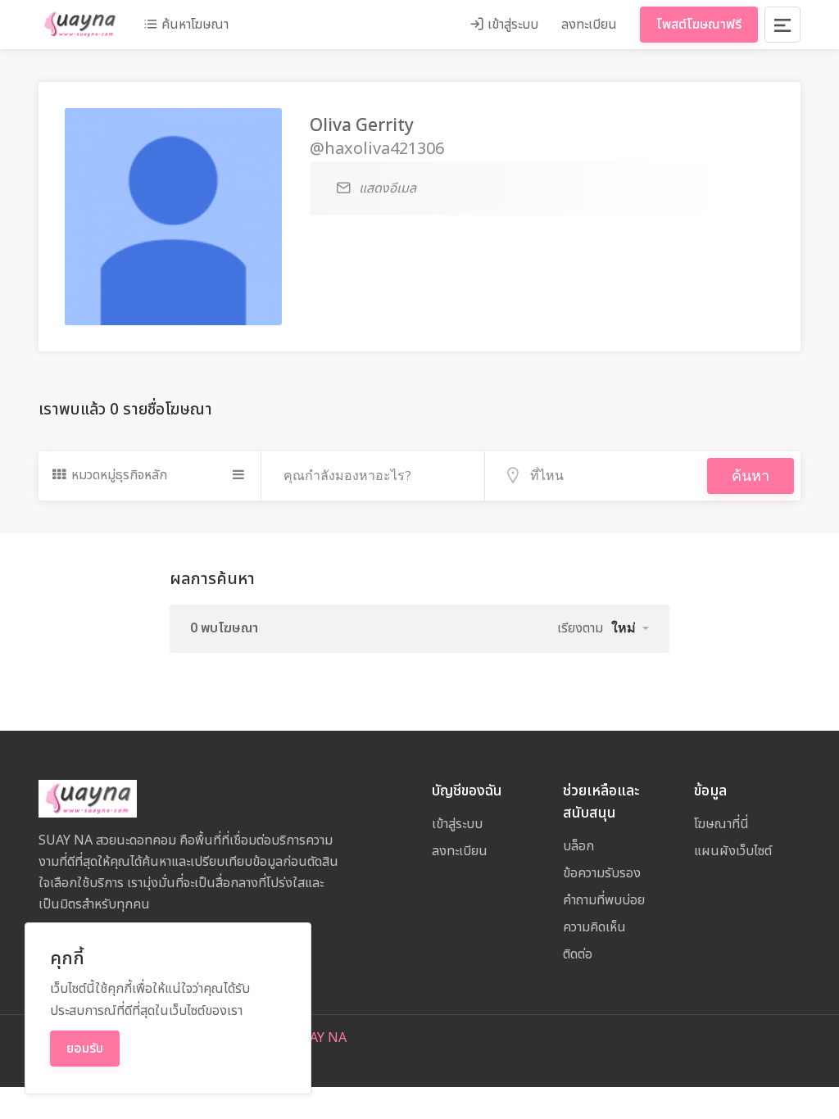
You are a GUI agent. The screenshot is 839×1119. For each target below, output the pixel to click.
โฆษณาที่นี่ (721, 824)
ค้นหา (750, 476)
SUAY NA (320, 1038)
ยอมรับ (84, 1048)
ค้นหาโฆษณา (193, 24)
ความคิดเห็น (594, 927)
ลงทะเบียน (589, 24)
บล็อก (578, 846)
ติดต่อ (577, 954)
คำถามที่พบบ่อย (604, 900)
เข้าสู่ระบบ (511, 24)
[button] (630, 628)
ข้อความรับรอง (602, 873)
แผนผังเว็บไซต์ (733, 851)
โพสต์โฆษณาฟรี (698, 24)
